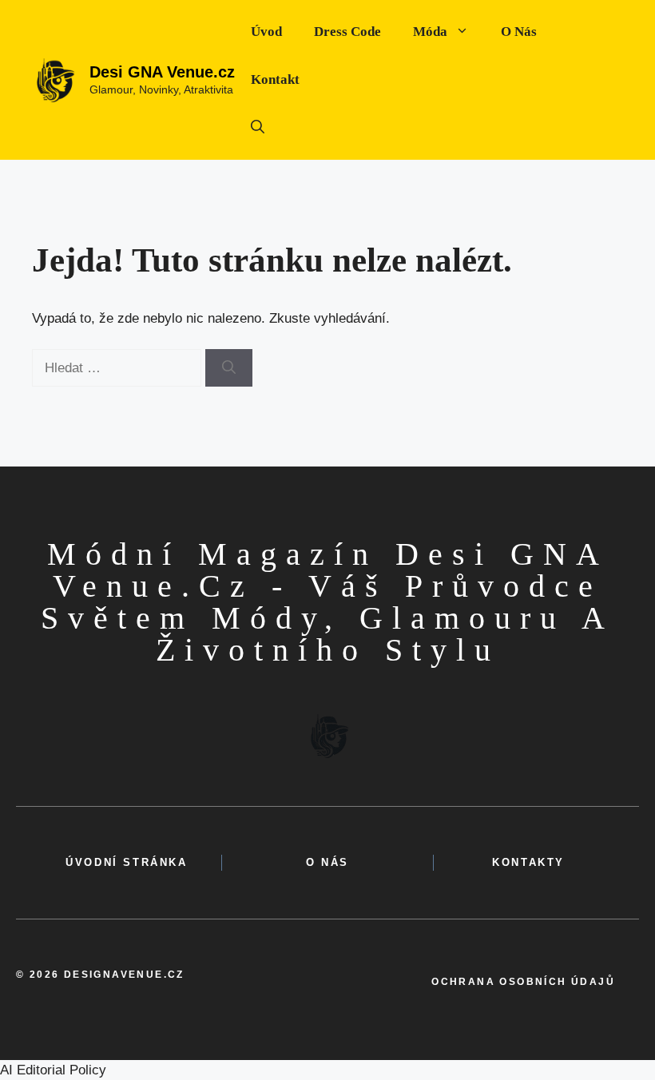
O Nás (519, 31)
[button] (257, 128)
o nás (327, 862)
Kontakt (275, 79)
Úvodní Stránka (126, 862)
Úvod (266, 31)
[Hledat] (228, 368)
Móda (430, 31)
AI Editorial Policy (53, 1070)
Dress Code (347, 31)
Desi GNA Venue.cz (162, 72)
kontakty (528, 862)
